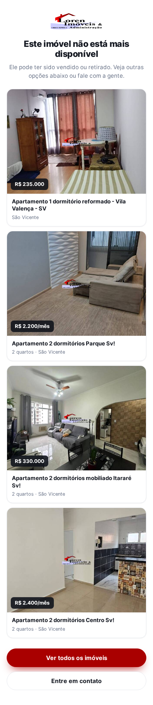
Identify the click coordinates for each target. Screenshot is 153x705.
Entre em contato (76, 681)
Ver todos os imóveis (76, 657)
